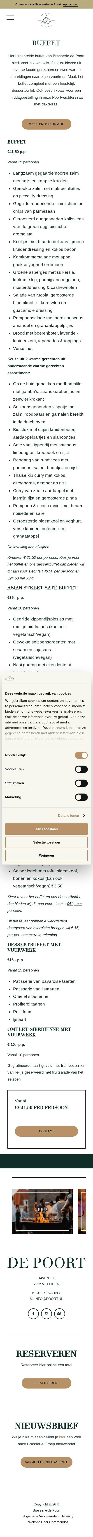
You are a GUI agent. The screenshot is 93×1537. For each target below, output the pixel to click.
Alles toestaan (46, 829)
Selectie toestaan (46, 842)
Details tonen (68, 815)
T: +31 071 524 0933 (46, 1293)
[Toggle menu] (10, 17)
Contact (46, 1131)
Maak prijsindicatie (46, 124)
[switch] (81, 769)
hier (62, 1437)
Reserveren (46, 1383)
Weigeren (46, 855)
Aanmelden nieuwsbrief (46, 1462)
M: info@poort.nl (46, 1299)
